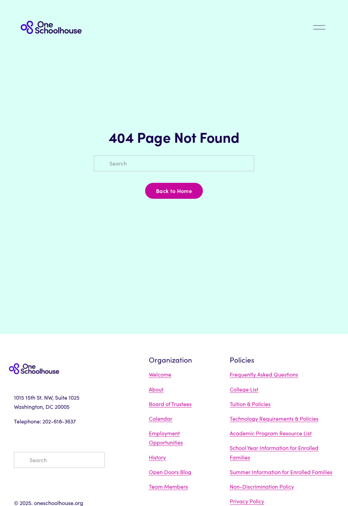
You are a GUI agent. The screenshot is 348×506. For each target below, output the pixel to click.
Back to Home (174, 190)
